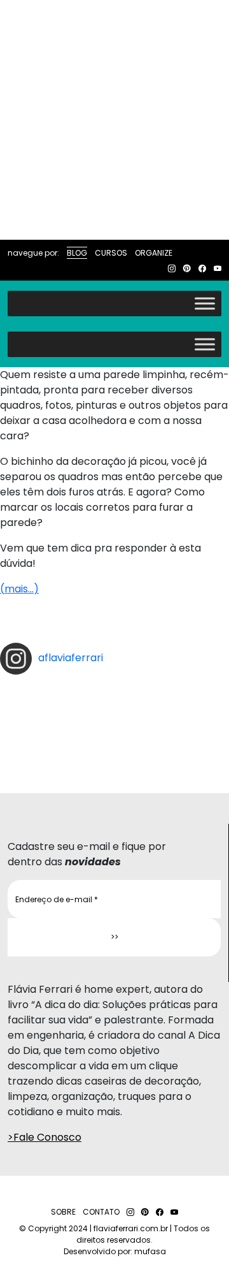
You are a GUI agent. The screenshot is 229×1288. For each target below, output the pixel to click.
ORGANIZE (153, 252)
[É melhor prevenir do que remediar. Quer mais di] (114, 686)
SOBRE (63, 1211)
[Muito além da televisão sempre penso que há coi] (114, 757)
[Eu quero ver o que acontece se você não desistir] (114, 717)
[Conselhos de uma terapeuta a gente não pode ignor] (114, 737)
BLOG (77, 252)
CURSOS (111, 252)
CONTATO (101, 1211)
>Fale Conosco (44, 1137)
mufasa (150, 1251)
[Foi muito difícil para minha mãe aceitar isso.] (114, 706)
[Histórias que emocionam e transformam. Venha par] (114, 727)
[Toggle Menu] (205, 303)
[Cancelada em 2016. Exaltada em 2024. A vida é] (114, 747)
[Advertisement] (114, 120)
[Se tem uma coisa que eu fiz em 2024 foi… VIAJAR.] (114, 696)
